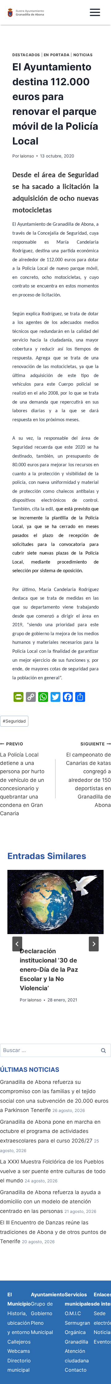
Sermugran (77, 1323)
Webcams (18, 1351)
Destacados (26, 54)
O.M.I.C (73, 1313)
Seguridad (14, 721)
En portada (57, 54)
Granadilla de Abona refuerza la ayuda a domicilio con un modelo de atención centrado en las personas (50, 1201)
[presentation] (55, 902)
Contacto (76, 1370)
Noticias (83, 54)
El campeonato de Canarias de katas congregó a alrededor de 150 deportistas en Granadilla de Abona (88, 774)
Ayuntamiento (48, 1294)
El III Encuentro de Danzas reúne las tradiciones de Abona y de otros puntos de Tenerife (53, 1231)
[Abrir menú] (95, 12)
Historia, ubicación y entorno (18, 1322)
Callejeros (19, 1342)
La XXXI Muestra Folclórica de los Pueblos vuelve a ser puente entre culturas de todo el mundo (52, 1171)
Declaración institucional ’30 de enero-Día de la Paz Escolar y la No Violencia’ (49, 969)
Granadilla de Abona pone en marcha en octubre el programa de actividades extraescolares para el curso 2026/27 (50, 1131)
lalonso (27, 155)
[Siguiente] (94, 944)
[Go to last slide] (17, 944)
